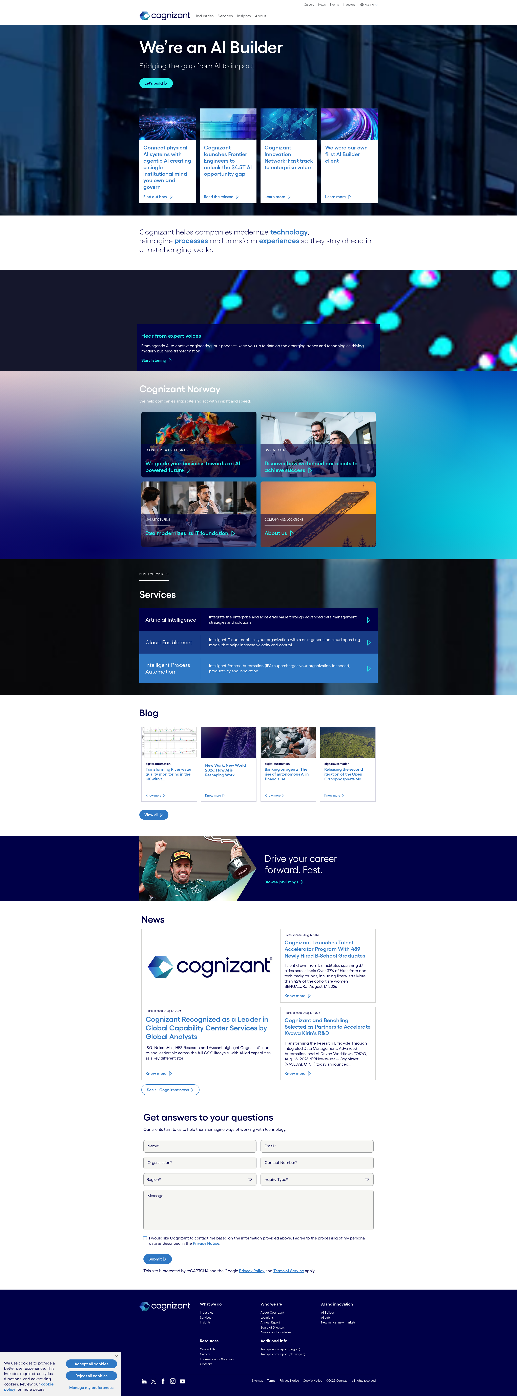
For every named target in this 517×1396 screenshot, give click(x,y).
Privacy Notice (206, 1243)
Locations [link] (267, 1317)
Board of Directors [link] (273, 1327)
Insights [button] (244, 16)
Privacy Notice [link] (289, 1380)
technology (289, 232)
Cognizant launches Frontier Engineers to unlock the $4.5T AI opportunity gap (228, 160)
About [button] (260, 16)
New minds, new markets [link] (338, 1322)
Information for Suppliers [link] (217, 1359)
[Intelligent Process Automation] (368, 668)
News (322, 4)
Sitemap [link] (257, 1380)
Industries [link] (206, 1312)
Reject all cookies (92, 1376)
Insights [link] (205, 1322)
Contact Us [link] (207, 1349)
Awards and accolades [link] (276, 1332)
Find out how (155, 196)
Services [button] (225, 16)
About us (276, 533)
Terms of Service (288, 1271)
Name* (153, 1146)
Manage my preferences (91, 1387)
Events (334, 4)
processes (191, 241)
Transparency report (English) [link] (280, 1349)
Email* (270, 1146)
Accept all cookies (91, 1364)
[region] (60, 1374)
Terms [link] (271, 1380)
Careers (309, 4)
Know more (153, 795)
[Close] (116, 1356)
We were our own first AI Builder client (346, 154)
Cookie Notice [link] (312, 1380)
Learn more (275, 196)
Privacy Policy (252, 1271)
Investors (349, 4)
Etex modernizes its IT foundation (186, 533)
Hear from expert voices (171, 336)
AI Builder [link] (327, 1312)
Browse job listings (281, 882)
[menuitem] (309, 5)
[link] (164, 16)
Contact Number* (281, 1162)
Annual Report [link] (270, 1322)
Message (155, 1195)
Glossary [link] (206, 1364)
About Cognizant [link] (272, 1312)
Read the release (218, 196)
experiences (279, 241)
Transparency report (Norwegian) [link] (283, 1354)
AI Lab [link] (325, 1317)
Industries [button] (205, 16)
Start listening (153, 360)
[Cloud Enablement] (368, 642)
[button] (368, 5)
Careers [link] (205, 1354)
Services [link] (205, 1317)
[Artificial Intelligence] (368, 620)
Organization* (159, 1162)
